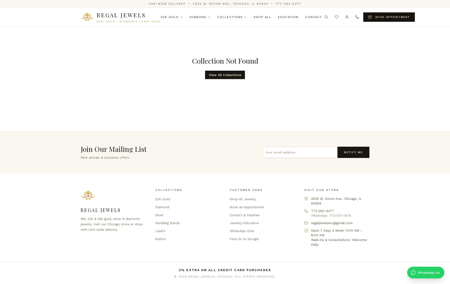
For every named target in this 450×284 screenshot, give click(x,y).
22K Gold (170, 17)
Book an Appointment (247, 207)
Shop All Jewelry (243, 199)
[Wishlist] (336, 17)
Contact (313, 17)
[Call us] (357, 17)
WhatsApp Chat (242, 231)
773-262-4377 (288, 3)
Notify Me (353, 152)
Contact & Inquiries (245, 215)
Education (288, 17)
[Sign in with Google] (347, 17)
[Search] (326, 17)
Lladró (160, 231)
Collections (230, 17)
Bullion (160, 239)
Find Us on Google (244, 239)
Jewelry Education (244, 223)
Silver (159, 215)
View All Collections (225, 75)
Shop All (262, 17)
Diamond (198, 17)
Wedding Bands (167, 223)
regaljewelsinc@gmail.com (332, 223)
